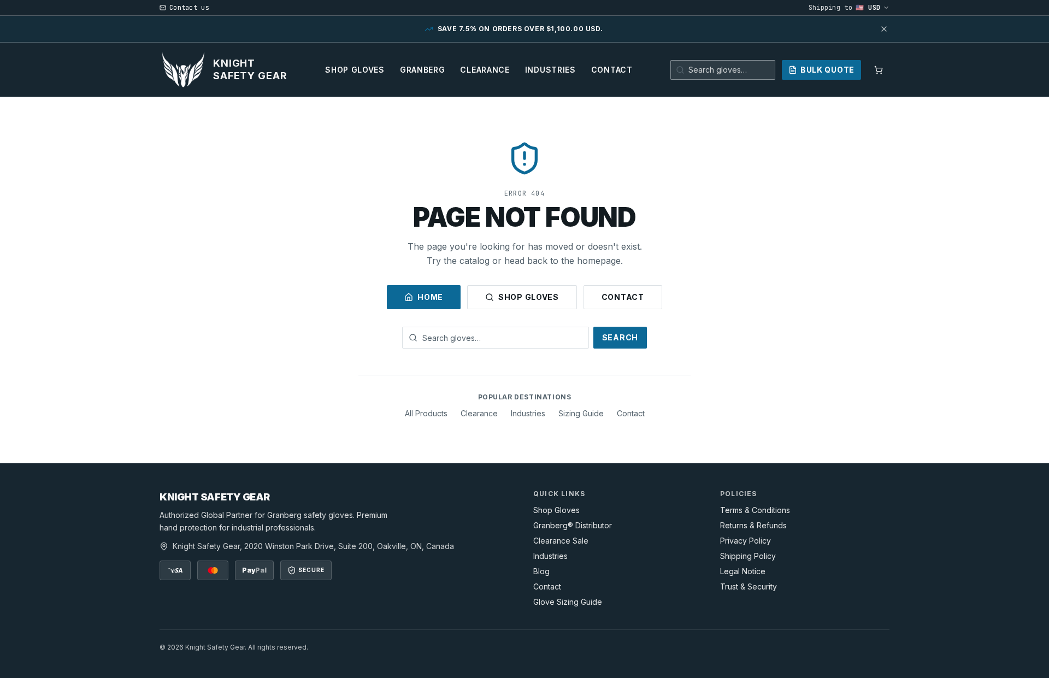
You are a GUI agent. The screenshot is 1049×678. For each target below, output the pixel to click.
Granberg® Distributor (572, 525)
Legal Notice (742, 571)
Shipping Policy (748, 556)
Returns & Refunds (753, 525)
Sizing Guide (581, 413)
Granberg (422, 69)
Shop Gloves (355, 69)
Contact (612, 69)
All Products (426, 413)
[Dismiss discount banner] (884, 29)
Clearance (484, 69)
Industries (550, 69)
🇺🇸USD (868, 7)
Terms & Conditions (755, 510)
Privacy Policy (745, 540)
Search (620, 337)
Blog (541, 571)
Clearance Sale (560, 540)
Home (430, 297)
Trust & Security (748, 586)
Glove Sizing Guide (567, 601)
